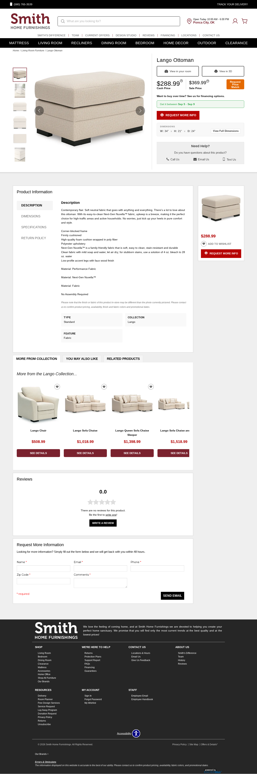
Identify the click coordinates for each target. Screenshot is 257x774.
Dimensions (30, 216)
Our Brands (43, 681)
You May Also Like (82, 359)
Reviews (148, 35)
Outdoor (207, 43)
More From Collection (36, 359)
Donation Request (47, 713)
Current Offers (97, 35)
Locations (188, 35)
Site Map (193, 744)
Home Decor (176, 43)
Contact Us (211, 35)
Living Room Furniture (32, 50)
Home (16, 50)
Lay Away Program (47, 710)
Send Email (172, 595)
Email (78, 562)
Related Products (123, 359)
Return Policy (33, 238)
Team (75, 35)
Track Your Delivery (232, 4)
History (181, 660)
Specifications (33, 227)
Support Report (92, 660)
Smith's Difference (51, 35)
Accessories (44, 670)
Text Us (231, 159)
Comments (82, 574)
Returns (88, 653)
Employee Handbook (142, 699)
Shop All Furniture (47, 678)
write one (111, 514)
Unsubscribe (44, 724)
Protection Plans (92, 656)
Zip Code (23, 574)
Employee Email (139, 695)
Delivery (42, 695)
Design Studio (126, 35)
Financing (168, 35)
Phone (136, 562)
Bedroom (144, 43)
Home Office (44, 674)
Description (31, 205)
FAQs (87, 664)
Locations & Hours (140, 653)
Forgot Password (93, 699)
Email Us (203, 159)
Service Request (46, 706)
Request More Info (181, 115)
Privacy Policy (45, 717)
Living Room (50, 43)
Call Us (174, 159)
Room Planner (45, 699)
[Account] (235, 21)
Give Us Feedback (140, 660)
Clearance (236, 43)
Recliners (81, 43)
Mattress (19, 43)
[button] (140, 110)
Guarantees (90, 670)
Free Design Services (49, 703)
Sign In (88, 695)
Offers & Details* (209, 744)
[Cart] (244, 21)
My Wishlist (90, 703)
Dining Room (113, 43)
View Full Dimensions (226, 131)
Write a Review (103, 523)
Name (22, 562)
